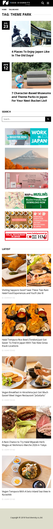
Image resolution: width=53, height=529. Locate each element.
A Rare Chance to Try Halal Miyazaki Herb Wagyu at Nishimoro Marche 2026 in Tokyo (24, 443)
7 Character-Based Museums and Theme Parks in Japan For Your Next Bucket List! (31, 97)
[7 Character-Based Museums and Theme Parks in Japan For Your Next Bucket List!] (31, 75)
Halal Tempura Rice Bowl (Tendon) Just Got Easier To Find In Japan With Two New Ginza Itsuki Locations (25, 342)
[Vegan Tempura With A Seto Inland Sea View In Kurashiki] (26, 472)
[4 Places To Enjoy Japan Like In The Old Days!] (31, 34)
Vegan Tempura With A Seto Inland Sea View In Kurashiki (26, 493)
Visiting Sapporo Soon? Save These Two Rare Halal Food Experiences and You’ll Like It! (25, 291)
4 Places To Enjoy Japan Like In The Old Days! (30, 53)
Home (4, 9)
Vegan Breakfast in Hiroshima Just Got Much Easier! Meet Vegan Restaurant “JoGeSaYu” (25, 394)
